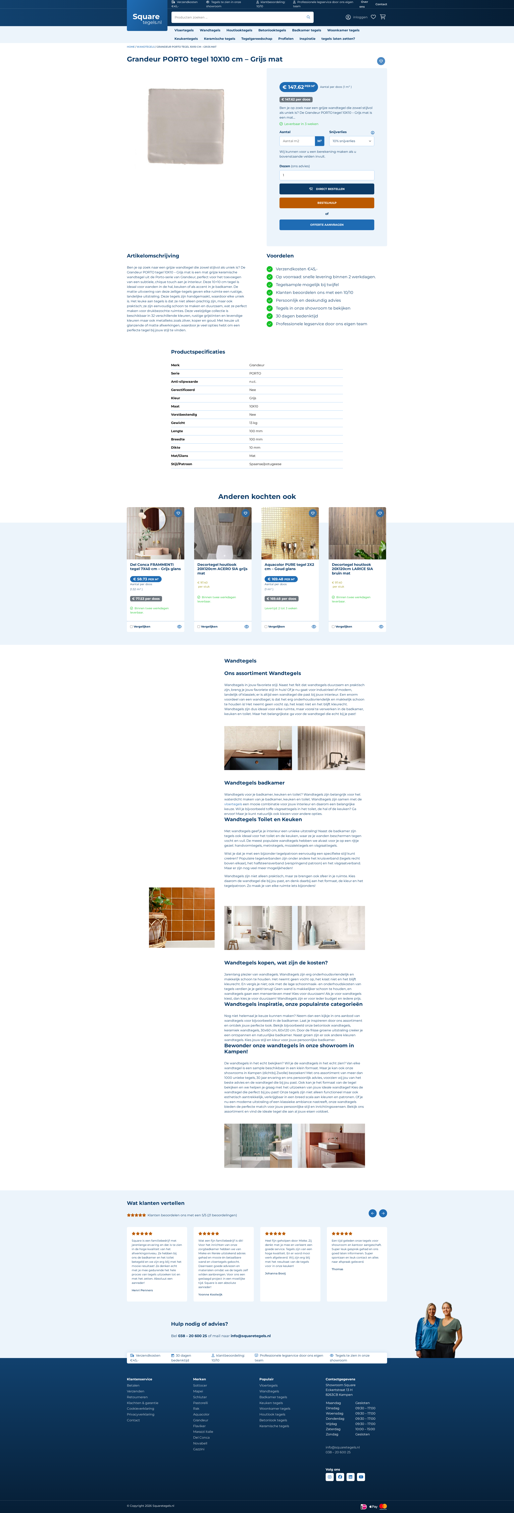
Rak (196, 1408)
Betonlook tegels (273, 1420)
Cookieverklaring (140, 1408)
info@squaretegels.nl (251, 1336)
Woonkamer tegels (343, 30)
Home (131, 46)
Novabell (200, 1443)
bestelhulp (327, 203)
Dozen (284, 166)
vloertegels (233, 804)
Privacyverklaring (140, 1414)
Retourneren (137, 1397)
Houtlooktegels (239, 30)
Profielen (286, 39)
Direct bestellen (330, 189)
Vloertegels (184, 30)
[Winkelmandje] (383, 17)
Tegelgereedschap (256, 39)
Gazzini (198, 1449)
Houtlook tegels (272, 1414)
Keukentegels (186, 39)
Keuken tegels (271, 1403)
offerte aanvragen (327, 225)
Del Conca (201, 1437)
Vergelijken (140, 627)
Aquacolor (201, 1414)
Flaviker (199, 1426)
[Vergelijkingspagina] (179, 627)
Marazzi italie (203, 1432)
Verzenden (135, 1391)
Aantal (285, 132)
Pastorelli (200, 1403)
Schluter (200, 1397)
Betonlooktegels (272, 30)
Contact (381, 4)
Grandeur (200, 1420)
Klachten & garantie (142, 1403)
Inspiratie (307, 39)
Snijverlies (338, 132)
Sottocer (200, 1385)
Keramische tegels (219, 39)
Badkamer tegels (306, 30)
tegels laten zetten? (338, 39)
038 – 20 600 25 (338, 1452)
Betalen (133, 1385)
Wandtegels (210, 30)
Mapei (198, 1391)
